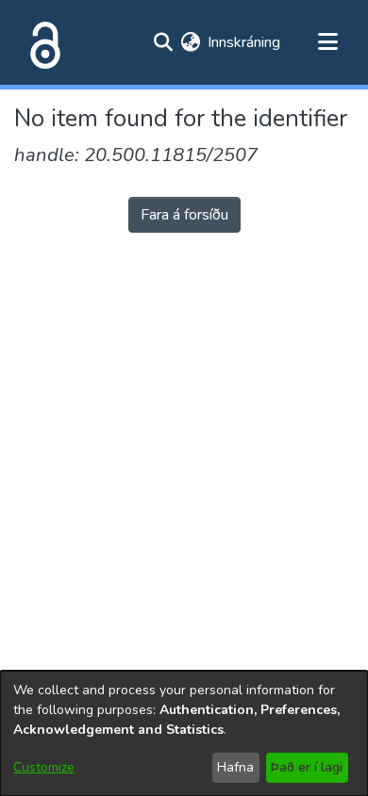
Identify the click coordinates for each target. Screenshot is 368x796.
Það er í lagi (307, 767)
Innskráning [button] (245, 42)
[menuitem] (190, 42)
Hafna (235, 767)
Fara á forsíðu (184, 214)
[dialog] (184, 733)
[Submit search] (163, 42)
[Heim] (41, 42)
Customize (44, 767)
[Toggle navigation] (327, 42)
